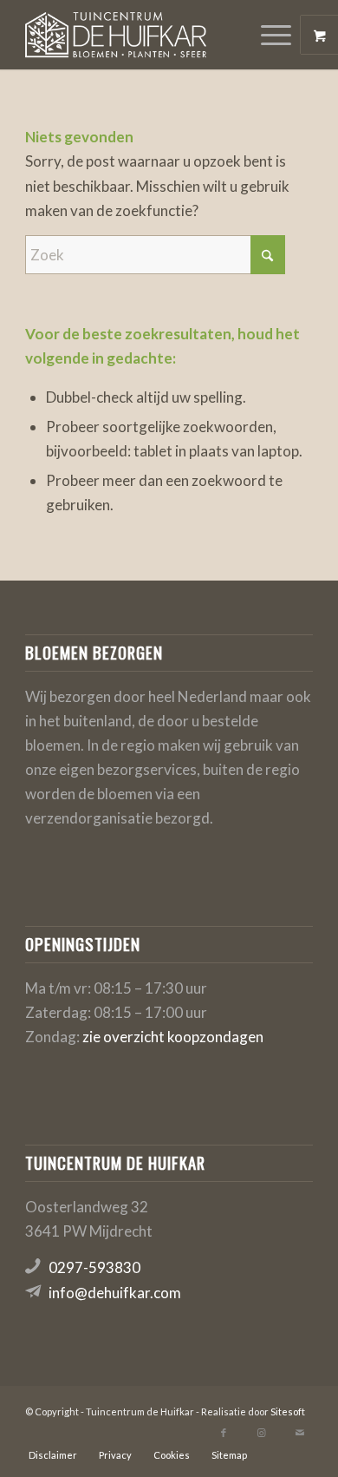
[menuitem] (278, 34)
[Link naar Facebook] (224, 1433)
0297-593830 (94, 1267)
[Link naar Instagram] (262, 1433)
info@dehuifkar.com (115, 1292)
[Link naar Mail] (300, 1433)
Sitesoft (287, 1411)
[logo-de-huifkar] (140, 34)
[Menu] (267, 34)
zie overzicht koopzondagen (172, 1036)
